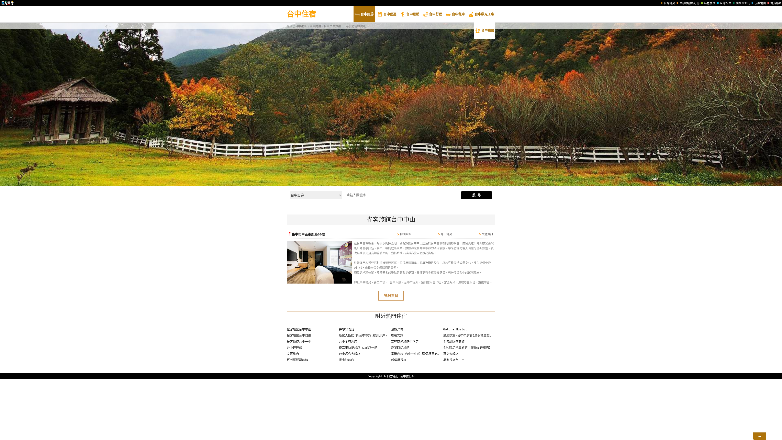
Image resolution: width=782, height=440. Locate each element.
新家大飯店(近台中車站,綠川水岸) (363, 335)
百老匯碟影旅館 (297, 360)
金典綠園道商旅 (454, 341)
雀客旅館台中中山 (299, 329)
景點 (412, 14)
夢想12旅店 (347, 329)
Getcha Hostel (455, 329)
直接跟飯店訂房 (690, 3)
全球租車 (725, 3)
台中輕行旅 (294, 348)
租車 (458, 14)
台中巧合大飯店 (349, 354)
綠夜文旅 (397, 335)
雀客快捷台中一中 (299, 341)
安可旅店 (293, 354)
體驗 (487, 30)
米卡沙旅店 (346, 360)
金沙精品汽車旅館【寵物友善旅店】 (467, 348)
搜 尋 (476, 195)
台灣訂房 (669, 3)
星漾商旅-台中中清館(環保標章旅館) (468, 335)
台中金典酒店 (348, 341)
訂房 (367, 14)
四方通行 (393, 376)
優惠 (389, 14)
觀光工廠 (484, 14)
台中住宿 (301, 14)
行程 (435, 14)
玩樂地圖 (760, 3)
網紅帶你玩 (743, 3)
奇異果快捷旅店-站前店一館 (358, 348)
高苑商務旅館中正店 (404, 341)
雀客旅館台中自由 (299, 335)
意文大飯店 (450, 354)
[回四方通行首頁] (7, 3)
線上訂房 (446, 234)
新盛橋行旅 (398, 360)
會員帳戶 (776, 3)
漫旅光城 (397, 329)
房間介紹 (405, 234)
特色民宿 (709, 3)
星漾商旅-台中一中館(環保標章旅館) (416, 354)
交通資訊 (487, 234)
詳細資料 (391, 296)
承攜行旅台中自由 (455, 360)
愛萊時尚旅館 (400, 348)
